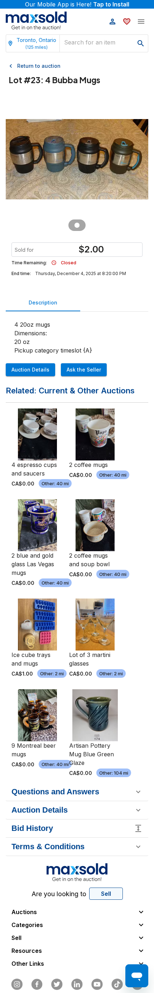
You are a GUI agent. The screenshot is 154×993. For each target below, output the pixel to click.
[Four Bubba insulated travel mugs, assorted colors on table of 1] (77, 225)
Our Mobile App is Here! (77, 4)
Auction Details (30, 370)
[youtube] (97, 984)
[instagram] (16, 984)
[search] (141, 43)
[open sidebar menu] (141, 21)
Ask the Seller (84, 370)
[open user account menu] (112, 21)
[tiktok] (117, 984)
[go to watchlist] (127, 21)
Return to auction (39, 66)
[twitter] (57, 984)
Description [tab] (43, 302)
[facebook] (36, 984)
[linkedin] (77, 984)
